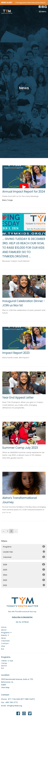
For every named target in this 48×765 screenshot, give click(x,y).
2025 (23, 569)
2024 (23, 575)
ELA (2, 649)
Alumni (4, 666)
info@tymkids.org (14, 705)
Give (3, 646)
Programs (23, 546)
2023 (23, 580)
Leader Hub (23, 551)
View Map (5, 687)
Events (4, 635)
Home (3, 627)
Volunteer (23, 557)
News (3, 638)
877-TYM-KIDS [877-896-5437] (21, 699)
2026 (23, 564)
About (4, 630)
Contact (5, 643)
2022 (23, 585)
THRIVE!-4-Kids (7, 661)
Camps (4, 663)
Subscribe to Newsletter (22, 617)
